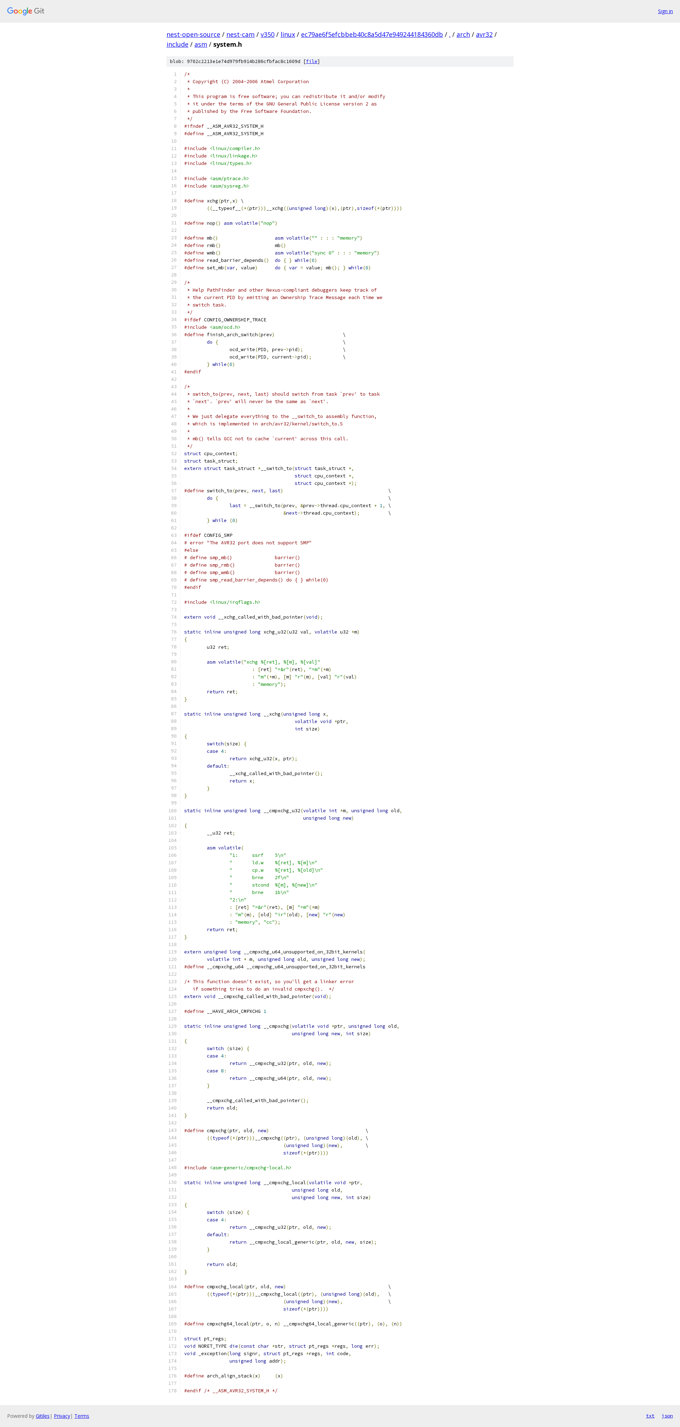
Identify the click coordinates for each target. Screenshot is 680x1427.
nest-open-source (193, 34)
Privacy (62, 1415)
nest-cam (240, 34)
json (667, 1415)
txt (650, 1415)
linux (287, 34)
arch (463, 34)
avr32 (484, 34)
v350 (267, 34)
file (311, 61)
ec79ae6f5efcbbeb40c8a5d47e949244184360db (372, 34)
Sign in (665, 11)
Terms (81, 1415)
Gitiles (43, 1415)
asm (200, 44)
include (177, 44)
